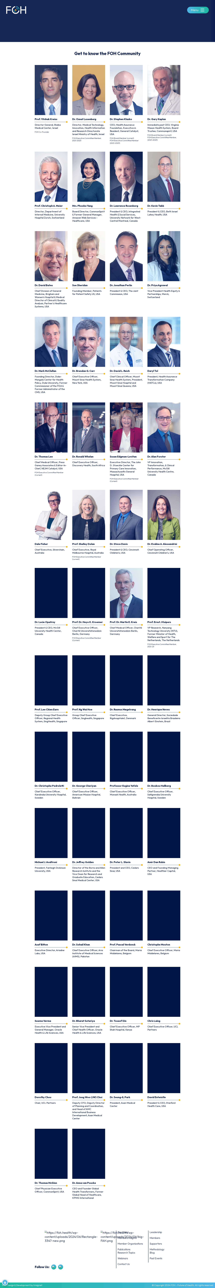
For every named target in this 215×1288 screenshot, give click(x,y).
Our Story (123, 1232)
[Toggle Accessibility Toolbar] (5, 1282)
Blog (152, 1252)
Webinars (123, 1258)
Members (155, 1237)
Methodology (157, 1249)
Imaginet (37, 1285)
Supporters (156, 1243)
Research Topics (126, 1252)
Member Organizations (130, 1243)
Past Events (156, 1258)
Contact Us (124, 1264)
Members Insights (127, 1237)
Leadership (156, 1232)
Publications (124, 1249)
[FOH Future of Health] (16, 10)
